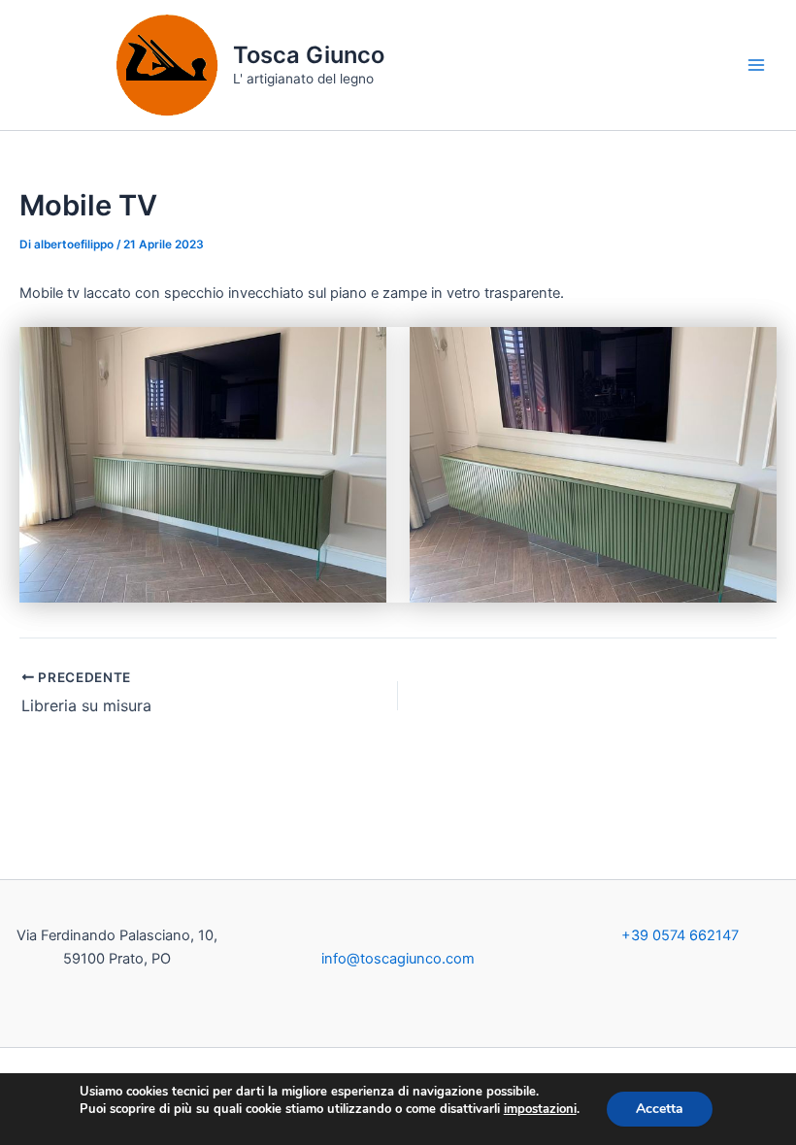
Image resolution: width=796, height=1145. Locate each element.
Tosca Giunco (308, 55)
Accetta (659, 1108)
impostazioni (540, 1109)
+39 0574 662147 (680, 935)
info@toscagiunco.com (398, 958)
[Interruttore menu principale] (756, 65)
